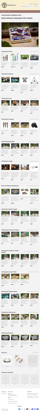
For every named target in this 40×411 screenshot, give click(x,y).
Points (9, 11)
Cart (36, 6)
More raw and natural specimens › (33, 185)
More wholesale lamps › (34, 161)
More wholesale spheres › (34, 73)
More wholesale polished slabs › (33, 291)
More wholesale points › (34, 51)
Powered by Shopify (4, 410)
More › (37, 372)
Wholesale (3, 11)
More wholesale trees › (35, 98)
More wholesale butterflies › (34, 141)
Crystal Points (3, 393)
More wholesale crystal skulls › (33, 271)
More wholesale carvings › (34, 119)
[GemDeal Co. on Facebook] (19, 406)
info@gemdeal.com (13, 395)
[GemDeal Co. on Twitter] (18, 406)
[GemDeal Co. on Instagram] (21, 406)
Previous (3, 34)
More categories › (35, 352)
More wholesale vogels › (34, 209)
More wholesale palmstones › (33, 312)
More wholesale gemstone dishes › (32, 229)
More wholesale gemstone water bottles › (31, 251)
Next (37, 34)
